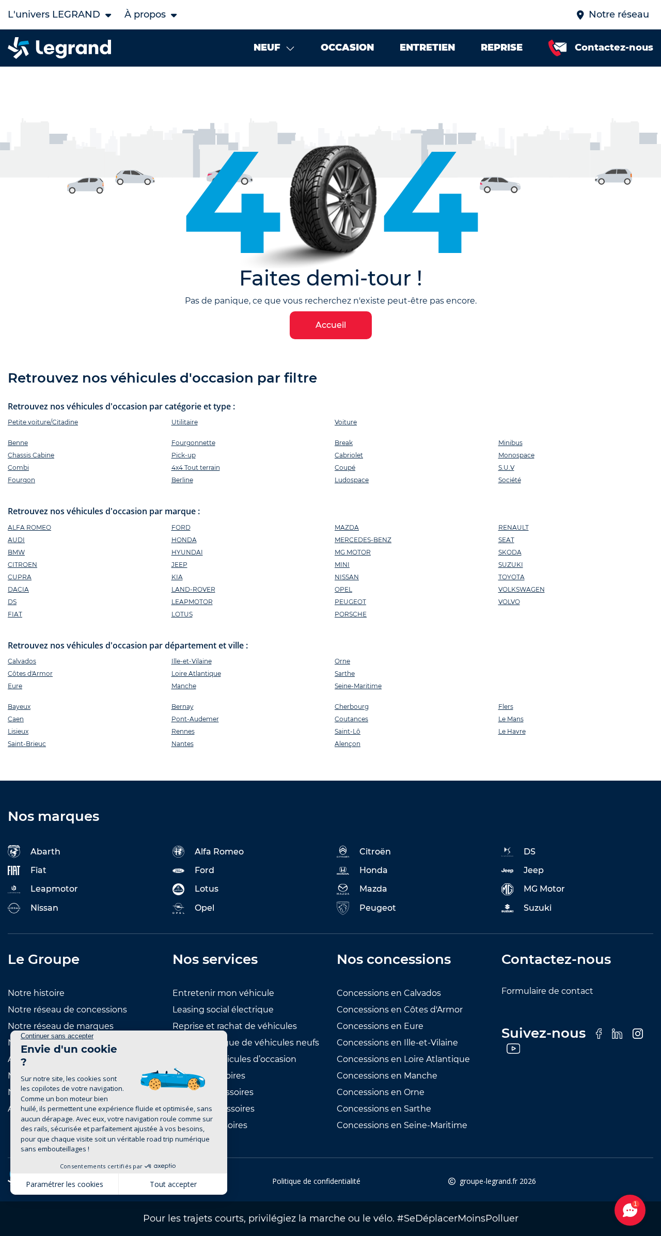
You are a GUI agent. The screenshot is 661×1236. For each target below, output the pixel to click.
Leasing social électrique (223, 1010)
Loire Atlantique (196, 673)
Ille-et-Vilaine (191, 661)
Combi (18, 467)
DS (12, 602)
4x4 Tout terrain (195, 467)
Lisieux (18, 731)
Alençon (347, 744)
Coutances (351, 719)
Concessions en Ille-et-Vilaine (397, 1043)
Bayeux (19, 706)
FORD (181, 527)
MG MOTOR (353, 552)
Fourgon (21, 480)
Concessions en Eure (380, 1026)
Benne (18, 443)
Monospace (516, 455)
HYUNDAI (187, 552)
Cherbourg (352, 706)
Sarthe (345, 673)
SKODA (510, 552)
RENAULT (513, 527)
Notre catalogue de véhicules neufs (245, 1043)
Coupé (345, 467)
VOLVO (509, 602)
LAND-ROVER (193, 589)
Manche (183, 686)
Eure (15, 686)
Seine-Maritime (358, 686)
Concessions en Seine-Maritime (402, 1125)
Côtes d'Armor (30, 673)
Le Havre (512, 731)
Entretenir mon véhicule (223, 993)
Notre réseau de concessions (67, 1010)
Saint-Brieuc (27, 744)
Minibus (510, 443)
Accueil (331, 325)
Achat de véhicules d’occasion (234, 1059)
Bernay (182, 706)
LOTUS (182, 614)
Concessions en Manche (387, 1076)
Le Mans (511, 719)
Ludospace (352, 480)
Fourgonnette (193, 443)
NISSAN (347, 577)
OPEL (343, 589)
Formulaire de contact (547, 991)
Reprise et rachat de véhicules (234, 1026)
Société (509, 480)
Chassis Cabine (31, 455)
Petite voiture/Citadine (43, 422)
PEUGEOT (350, 602)
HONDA (184, 540)
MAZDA (347, 527)
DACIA (18, 589)
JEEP (179, 564)
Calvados (22, 661)
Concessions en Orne (380, 1092)
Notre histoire (36, 993)
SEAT (506, 540)
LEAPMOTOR (192, 602)
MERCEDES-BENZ (363, 540)
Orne (342, 661)
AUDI (16, 540)
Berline (182, 480)
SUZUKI (510, 564)
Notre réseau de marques (61, 1026)
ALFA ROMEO (29, 527)
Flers (505, 706)
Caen (16, 719)
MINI (342, 564)
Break (344, 443)
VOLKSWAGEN (521, 589)
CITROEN (22, 564)
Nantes (182, 744)
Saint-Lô (347, 731)
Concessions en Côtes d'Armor (400, 1010)
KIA (177, 577)
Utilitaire (184, 422)
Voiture (346, 422)
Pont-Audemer (195, 719)
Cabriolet (349, 455)
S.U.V (506, 467)
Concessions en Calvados (389, 993)
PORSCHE (351, 614)
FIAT (15, 614)
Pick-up (183, 455)
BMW (16, 552)
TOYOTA (511, 577)
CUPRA (20, 577)
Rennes (183, 731)
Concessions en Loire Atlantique (403, 1059)
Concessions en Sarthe (384, 1109)
